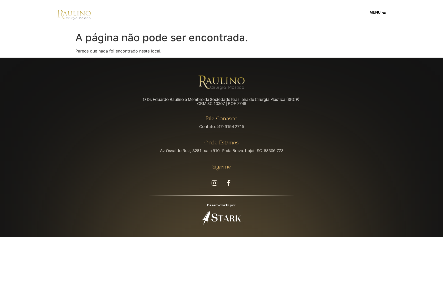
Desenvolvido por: (221, 205)
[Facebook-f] (228, 183)
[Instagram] (214, 183)
